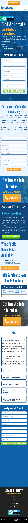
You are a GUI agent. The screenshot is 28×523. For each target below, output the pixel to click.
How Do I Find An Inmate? (11, 371)
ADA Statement (17, 520)
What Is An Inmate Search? (11, 340)
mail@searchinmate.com (15, 506)
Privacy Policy (17, 519)
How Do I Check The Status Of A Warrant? (13, 391)
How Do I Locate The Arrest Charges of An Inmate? (11, 400)
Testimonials (15, 497)
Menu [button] (25, 8)
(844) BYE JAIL (14, 198)
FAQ (14, 499)
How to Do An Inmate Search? (12, 377)
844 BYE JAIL (14, 3)
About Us (14, 496)
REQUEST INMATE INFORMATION (11, 236)
